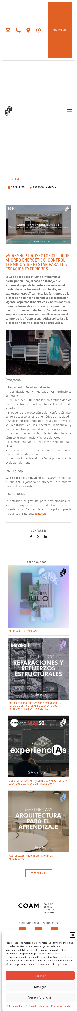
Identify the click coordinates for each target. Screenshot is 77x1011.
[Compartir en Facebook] (31, 537)
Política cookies (15, 1006)
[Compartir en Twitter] (38, 537)
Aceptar (40, 976)
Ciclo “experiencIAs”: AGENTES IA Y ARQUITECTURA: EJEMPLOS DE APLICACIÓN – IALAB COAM (38, 782)
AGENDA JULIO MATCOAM (23, 630)
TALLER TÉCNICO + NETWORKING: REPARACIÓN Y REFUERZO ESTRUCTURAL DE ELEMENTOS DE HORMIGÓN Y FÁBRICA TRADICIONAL (35, 706)
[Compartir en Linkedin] (46, 537)
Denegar (40, 987)
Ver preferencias (40, 997)
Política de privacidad (37, 1006)
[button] (73, 935)
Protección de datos (62, 1006)
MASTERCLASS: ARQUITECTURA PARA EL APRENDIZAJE (31, 857)
